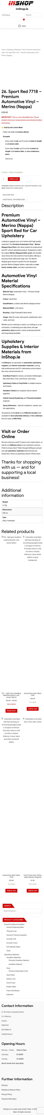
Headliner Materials (13, 957)
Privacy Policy (7, 1094)
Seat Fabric (10, 975)
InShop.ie (22, 9)
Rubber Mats (11, 987)
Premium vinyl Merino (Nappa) (14, 188)
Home (4, 49)
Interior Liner (11, 979)
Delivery (5, 1085)
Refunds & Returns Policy (11, 1090)
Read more (11, 711)
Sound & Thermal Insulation (16, 935)
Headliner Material (15, 964)
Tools (8, 951)
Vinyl (23, 49)
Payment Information (9, 1099)
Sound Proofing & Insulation (14, 924)
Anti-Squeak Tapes (13, 947)
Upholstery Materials (14, 49)
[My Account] (21, 21)
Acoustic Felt (11, 939)
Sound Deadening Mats (15, 927)
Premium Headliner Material (19, 960)
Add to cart (14, 179)
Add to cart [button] (32, 709)
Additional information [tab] (14, 199)
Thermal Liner (11, 931)
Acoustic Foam (11, 943)
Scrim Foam (10, 983)
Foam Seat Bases (12, 990)
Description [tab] (8, 195)
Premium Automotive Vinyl (16, 185)
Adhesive (9, 994)
